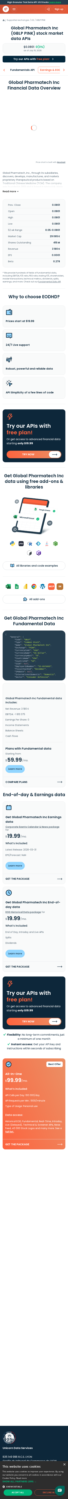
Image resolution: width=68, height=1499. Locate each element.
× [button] (64, 1464)
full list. (9, 1131)
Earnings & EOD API (52, 70)
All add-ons (37, 599)
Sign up (59, 9)
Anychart (61, 162)
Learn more (55, 2)
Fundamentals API (22, 70)
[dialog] (34, 1480)
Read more (21, 1478)
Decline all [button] (49, 1492)
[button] (34, 1481)
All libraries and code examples (37, 566)
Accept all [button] (18, 1492)
